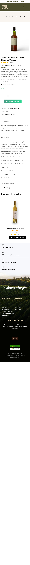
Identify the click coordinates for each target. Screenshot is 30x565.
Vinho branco (18, 303)
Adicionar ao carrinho (12, 101)
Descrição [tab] (6, 121)
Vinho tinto (18, 309)
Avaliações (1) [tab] (7, 188)
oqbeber (17, 355)
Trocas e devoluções (8, 313)
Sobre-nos (5, 303)
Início (4, 16)
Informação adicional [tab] (9, 183)
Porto (7, 16)
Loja (3, 305)
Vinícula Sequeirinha (14, 108)
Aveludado (8, 111)
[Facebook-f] (13, 338)
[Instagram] (16, 338)
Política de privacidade (5, 308)
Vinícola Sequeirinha (9, 65)
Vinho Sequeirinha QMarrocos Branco (15, 228)
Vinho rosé (18, 305)
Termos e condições (7, 311)
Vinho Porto (18, 307)
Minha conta (5, 315)
